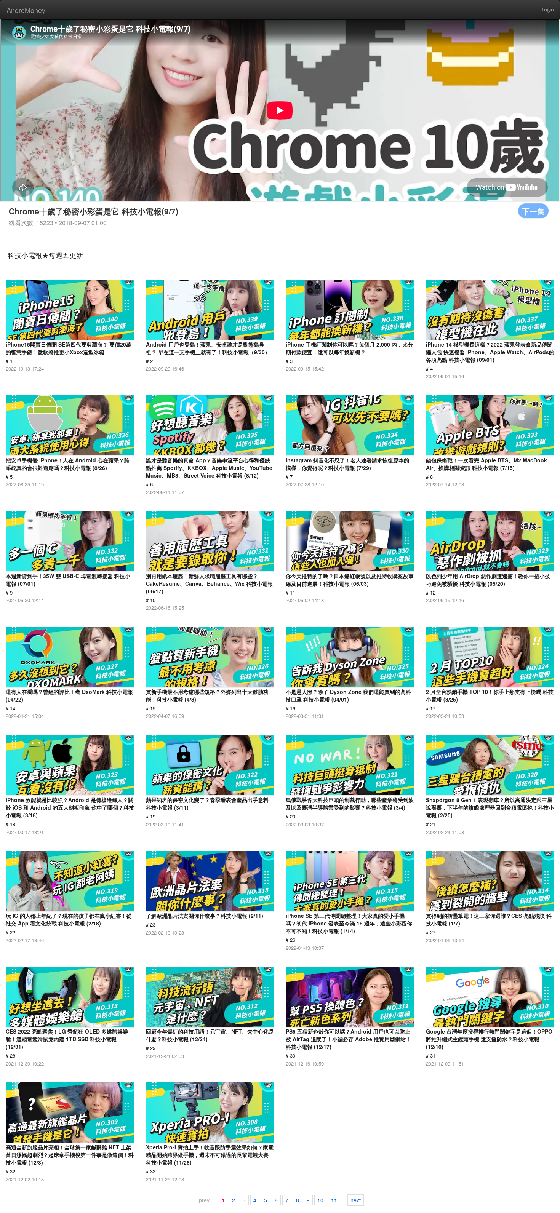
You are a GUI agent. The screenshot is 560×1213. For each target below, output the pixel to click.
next (355, 1200)
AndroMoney (25, 10)
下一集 (533, 210)
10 (320, 1200)
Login (548, 10)
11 (334, 1200)
